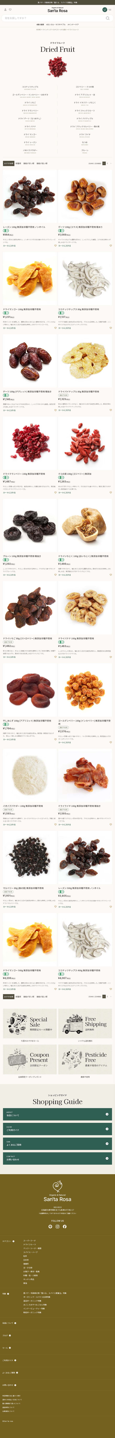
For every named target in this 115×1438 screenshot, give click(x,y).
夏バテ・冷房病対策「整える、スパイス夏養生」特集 (57, 2)
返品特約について (8, 1407)
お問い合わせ (7, 1385)
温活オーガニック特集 (32, 1300)
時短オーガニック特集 (32, 1312)
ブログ (5, 1335)
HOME (38, 29)
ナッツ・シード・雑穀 (32, 1248)
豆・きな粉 (27, 1267)
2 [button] (107, 163)
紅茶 (25, 1256)
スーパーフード (29, 1240)
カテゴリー (6, 1241)
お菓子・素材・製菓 (31, 1271)
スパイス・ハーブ (30, 1252)
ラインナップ (46, 29)
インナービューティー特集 (34, 1308)
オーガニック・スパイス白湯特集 (36, 1297)
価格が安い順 (28, 163)
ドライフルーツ (29, 1244)
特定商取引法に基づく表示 (11, 1396)
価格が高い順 (42, 163)
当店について (7, 1323)
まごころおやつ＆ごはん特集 (35, 1304)
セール (5, 1347)
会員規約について (8, 1411)
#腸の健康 (40, 24)
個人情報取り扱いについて (11, 1403)
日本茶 (26, 1260)
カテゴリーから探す (59, 29)
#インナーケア (73, 24)
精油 (25, 1283)
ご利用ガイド (7, 1360)
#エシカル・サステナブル (55, 24)
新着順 (18, 163)
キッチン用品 (28, 1279)
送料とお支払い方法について (12, 1399)
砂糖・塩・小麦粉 (30, 1275)
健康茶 (26, 1263)
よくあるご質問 (8, 1372)
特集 (4, 1293)
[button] (110, 163)
